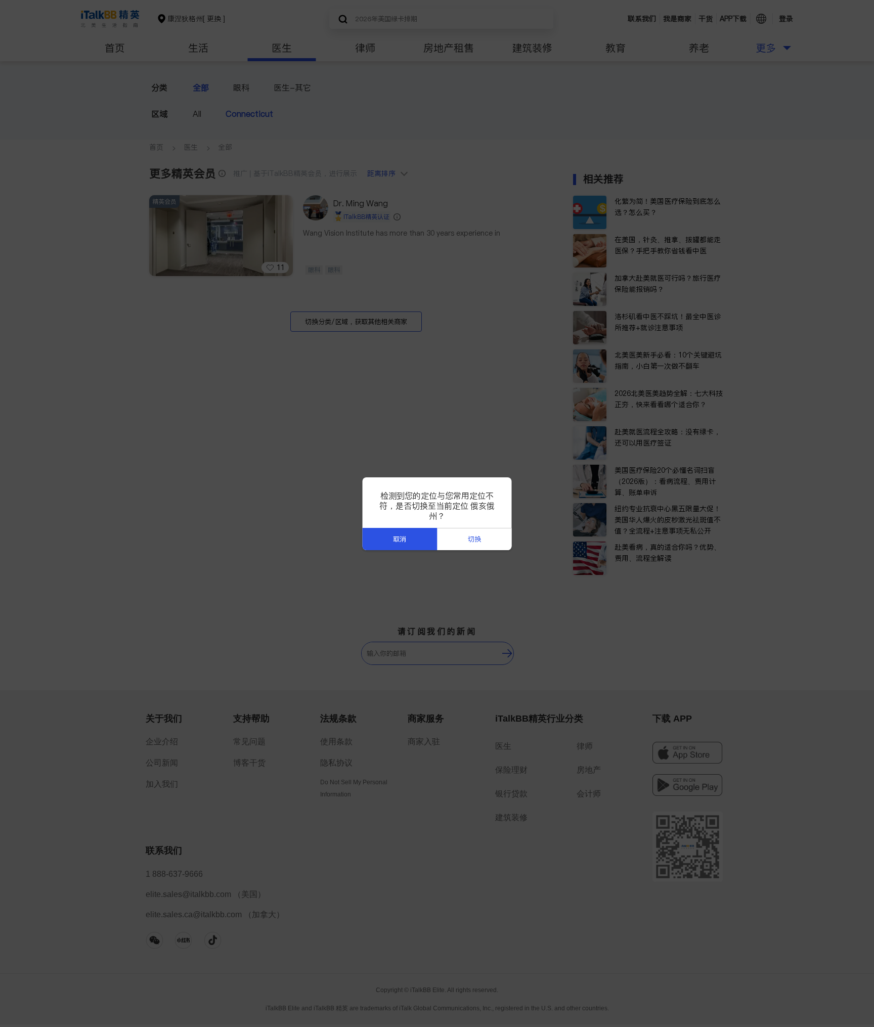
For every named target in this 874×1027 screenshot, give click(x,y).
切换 (474, 539)
